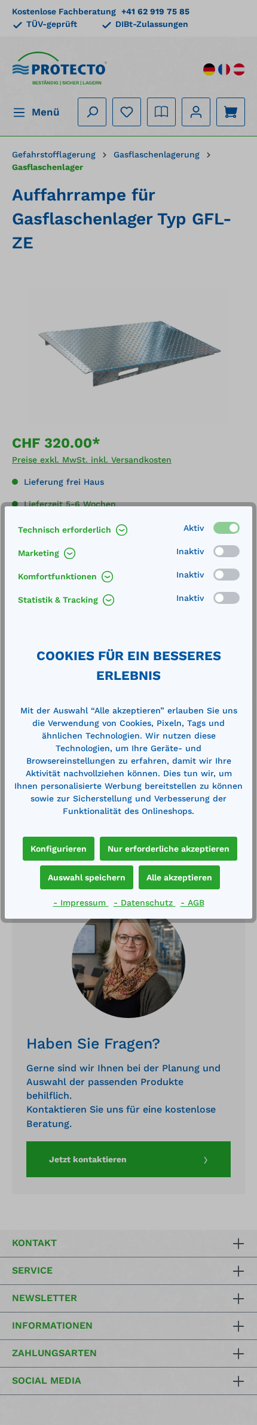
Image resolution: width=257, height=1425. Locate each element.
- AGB (192, 902)
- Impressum (81, 902)
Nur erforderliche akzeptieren (169, 848)
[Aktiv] (226, 528)
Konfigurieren (58, 848)
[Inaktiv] (226, 551)
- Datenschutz (145, 902)
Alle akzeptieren (179, 877)
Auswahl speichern (87, 877)
